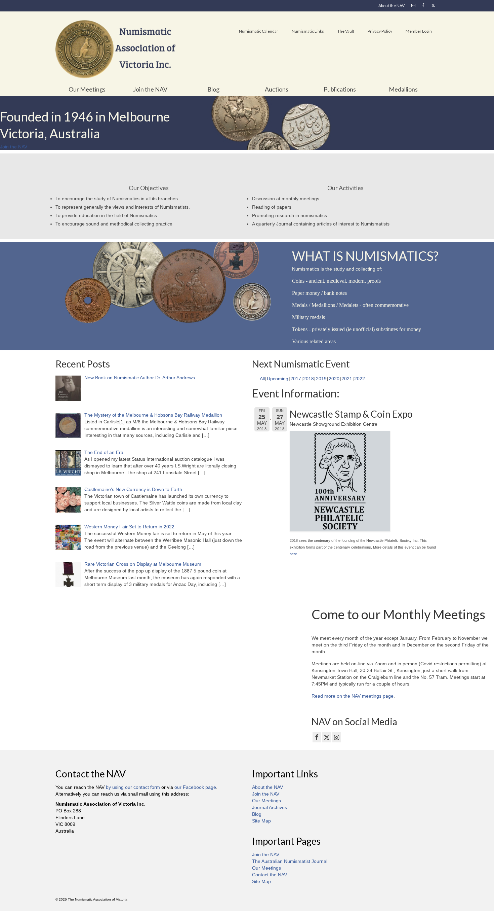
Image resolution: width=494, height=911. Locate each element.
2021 (346, 378)
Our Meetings (266, 800)
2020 (334, 378)
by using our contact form (133, 787)
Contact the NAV (269, 874)
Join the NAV (265, 794)
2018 (308, 378)
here (293, 554)
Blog (256, 814)
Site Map (261, 821)
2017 (295, 378)
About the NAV (267, 787)
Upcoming (277, 378)
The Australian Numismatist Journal (289, 861)
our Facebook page (195, 787)
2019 (321, 378)
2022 (359, 378)
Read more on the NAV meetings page (353, 696)
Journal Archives (269, 807)
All (262, 378)
